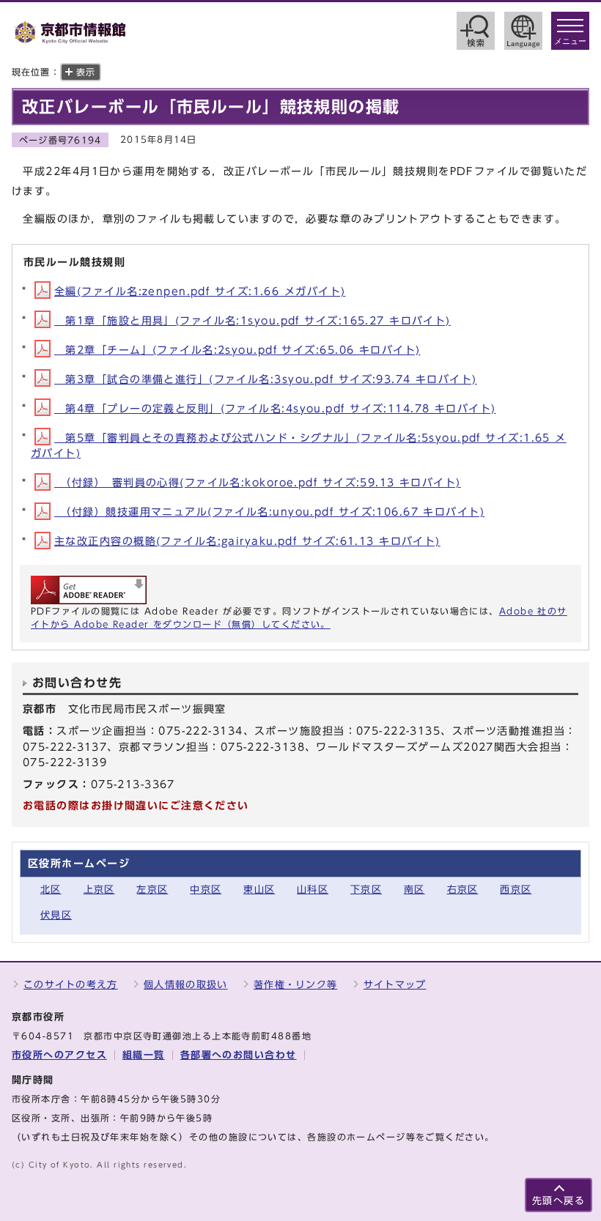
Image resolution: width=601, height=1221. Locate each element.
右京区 (463, 889)
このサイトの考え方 (70, 985)
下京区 (366, 889)
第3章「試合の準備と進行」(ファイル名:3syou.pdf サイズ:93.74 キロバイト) (265, 379)
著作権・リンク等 (295, 985)
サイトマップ (395, 985)
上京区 (99, 889)
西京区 (515, 889)
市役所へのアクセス (59, 1055)
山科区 (312, 889)
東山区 (259, 889)
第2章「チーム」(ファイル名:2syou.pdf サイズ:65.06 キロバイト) (237, 349)
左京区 (152, 889)
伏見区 (56, 915)
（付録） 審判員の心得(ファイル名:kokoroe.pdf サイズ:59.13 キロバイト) (257, 482)
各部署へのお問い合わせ (238, 1055)
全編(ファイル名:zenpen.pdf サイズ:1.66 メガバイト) (199, 291)
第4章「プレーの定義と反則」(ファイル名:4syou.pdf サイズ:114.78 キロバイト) (275, 408)
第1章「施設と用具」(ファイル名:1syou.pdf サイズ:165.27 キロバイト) (252, 320)
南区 (414, 889)
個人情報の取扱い (185, 985)
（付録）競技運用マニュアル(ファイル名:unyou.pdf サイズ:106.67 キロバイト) (269, 511)
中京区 (205, 889)
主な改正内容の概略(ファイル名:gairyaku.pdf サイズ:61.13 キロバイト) (247, 540)
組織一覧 (143, 1055)
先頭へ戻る (558, 1201)
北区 (51, 889)
